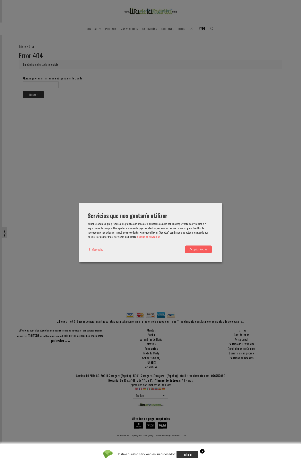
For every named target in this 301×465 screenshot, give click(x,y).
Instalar (187, 454)
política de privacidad (148, 236)
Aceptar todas (198, 249)
